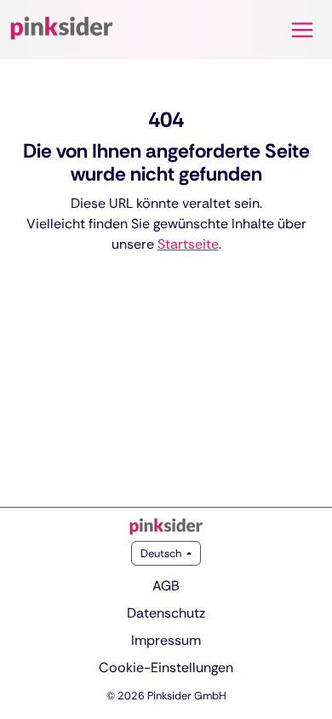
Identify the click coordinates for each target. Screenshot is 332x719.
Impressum (166, 640)
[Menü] (302, 30)
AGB (166, 586)
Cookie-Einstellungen (166, 667)
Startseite (188, 244)
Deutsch (162, 553)
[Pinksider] (166, 526)
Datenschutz (166, 613)
